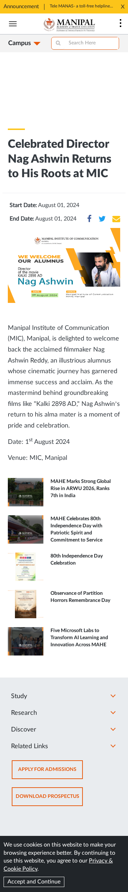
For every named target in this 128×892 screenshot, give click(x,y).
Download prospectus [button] (49, 800)
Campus (19, 43)
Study (19, 696)
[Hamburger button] (12, 23)
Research (24, 713)
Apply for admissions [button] (50, 773)
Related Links (29, 746)
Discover (23, 730)
